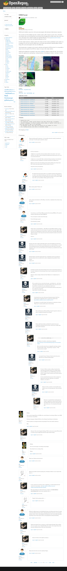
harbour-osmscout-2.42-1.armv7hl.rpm (28, 107)
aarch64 (6, 89)
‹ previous (35, 562)
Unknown (7, 61)
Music (7, 49)
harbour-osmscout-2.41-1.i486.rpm (27, 103)
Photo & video (8, 55)
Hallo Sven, (7, 113)
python (6, 100)
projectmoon (7, 143)
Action (7, 67)
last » (54, 562)
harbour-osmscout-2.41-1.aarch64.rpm (28, 99)
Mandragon (7, 144)
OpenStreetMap (29, 93)
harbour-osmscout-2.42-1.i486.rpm (27, 109)
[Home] (16, 3)
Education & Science (9, 46)
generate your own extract (56, 37)
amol (6, 147)
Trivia (7, 77)
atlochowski (22, 218)
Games (6, 64)
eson (20, 477)
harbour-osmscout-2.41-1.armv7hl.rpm (28, 101)
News (13, 8)
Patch (6, 95)
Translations (7, 79)
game (5, 91)
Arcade (7, 69)
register (56, 132)
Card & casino (8, 71)
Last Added (24, 8)
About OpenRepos (7, 8)
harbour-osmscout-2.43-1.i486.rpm (27, 111)
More (14, 101)
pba (19, 464)
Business (7, 44)
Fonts (6, 80)
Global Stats (30, 8)
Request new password (9, 25)
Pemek (20, 556)
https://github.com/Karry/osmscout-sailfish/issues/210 (43, 299)
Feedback (40, 8)
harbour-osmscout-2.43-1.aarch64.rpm (28, 113)
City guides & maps (9, 45)
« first (31, 562)
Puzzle (7, 73)
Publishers (18, 8)
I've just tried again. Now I (9, 116)
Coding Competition (8, 37)
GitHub (42, 51)
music (13, 93)
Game (7, 65)
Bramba (20, 205)
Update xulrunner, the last (9, 123)
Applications (7, 39)
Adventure (8, 68)
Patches (7, 53)
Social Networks (9, 57)
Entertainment (8, 48)
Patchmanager (8, 98)
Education (8, 72)
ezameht (20, 144)
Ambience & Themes (9, 42)
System (7, 60)
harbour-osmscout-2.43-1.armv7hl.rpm (28, 115)
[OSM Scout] (23, 71)
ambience (11, 89)
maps (25, 93)
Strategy (7, 76)
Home (4, 11)
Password (6, 20)
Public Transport (9, 56)
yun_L (6, 145)
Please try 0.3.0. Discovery (9, 111)
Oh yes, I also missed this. (9, 118)
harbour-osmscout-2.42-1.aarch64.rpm (28, 105)
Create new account (8, 24)
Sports (7, 59)
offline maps (21, 93)
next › (50, 562)
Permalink (20, 147)
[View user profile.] (22, 142)
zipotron (20, 192)
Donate (35, 8)
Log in (53, 132)
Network (7, 51)
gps (33, 93)
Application (8, 40)
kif (19, 418)
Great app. (7, 108)
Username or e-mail (8, 16)
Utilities (7, 63)
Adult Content (8, 41)
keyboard (9, 93)
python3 (11, 100)
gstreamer (9, 91)
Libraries (6, 82)
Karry (26, 17)
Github (27, 129)
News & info (8, 52)
